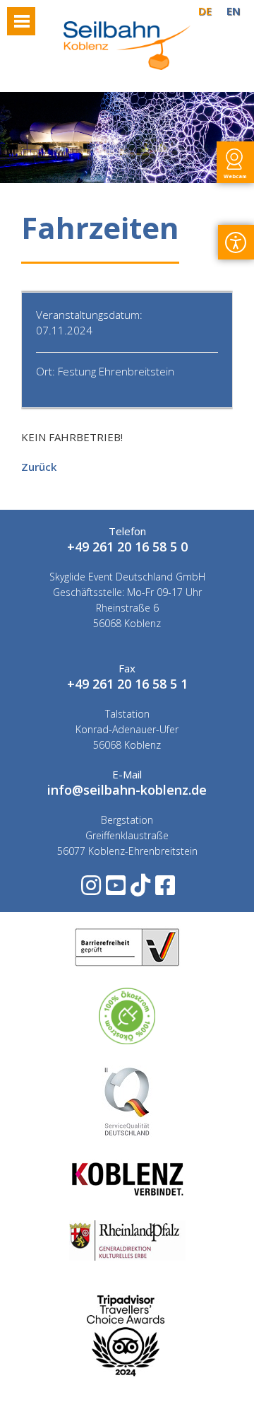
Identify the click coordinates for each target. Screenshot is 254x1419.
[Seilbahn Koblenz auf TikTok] (139, 890)
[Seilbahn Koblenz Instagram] (90, 890)
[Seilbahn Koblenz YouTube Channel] (115, 890)
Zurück (38, 467)
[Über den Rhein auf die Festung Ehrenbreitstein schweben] (127, 66)
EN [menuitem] (233, 11)
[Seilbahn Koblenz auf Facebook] (164, 890)
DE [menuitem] (205, 11)
